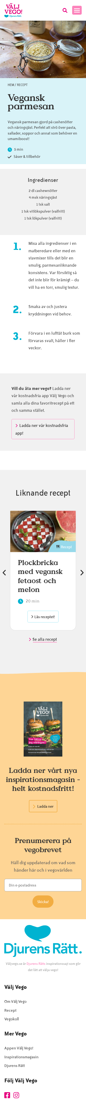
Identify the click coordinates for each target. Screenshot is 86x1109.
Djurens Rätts (36, 964)
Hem (11, 85)
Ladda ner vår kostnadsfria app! (41, 429)
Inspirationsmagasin (21, 1057)
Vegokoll (11, 1019)
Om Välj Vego (15, 1001)
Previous (4, 573)
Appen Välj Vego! (18, 1048)
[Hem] (13, 10)
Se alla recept (45, 639)
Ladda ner (45, 806)
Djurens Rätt (14, 1065)
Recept (22, 85)
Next (81, 573)
